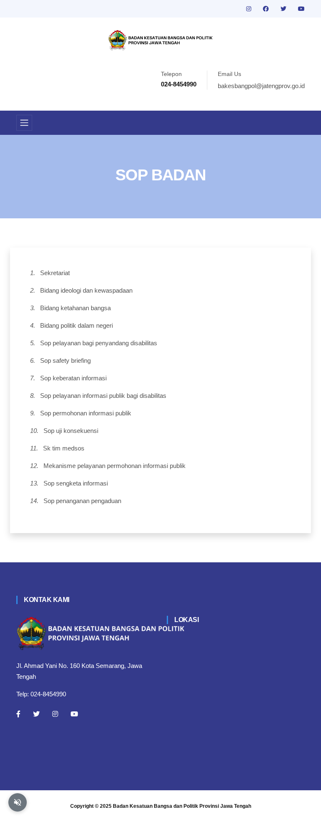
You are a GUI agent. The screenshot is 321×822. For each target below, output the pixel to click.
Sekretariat (55, 272)
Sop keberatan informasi (73, 378)
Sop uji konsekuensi (70, 430)
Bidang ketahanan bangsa (75, 307)
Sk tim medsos (63, 448)
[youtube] (301, 9)
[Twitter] (36, 713)
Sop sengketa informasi (75, 483)
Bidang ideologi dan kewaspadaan (86, 290)
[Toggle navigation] (24, 123)
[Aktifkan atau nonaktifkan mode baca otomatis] (17, 802)
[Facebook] (18, 713)
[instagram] (249, 9)
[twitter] (284, 9)
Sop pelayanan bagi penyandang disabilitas (98, 343)
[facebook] (266, 9)
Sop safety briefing (65, 360)
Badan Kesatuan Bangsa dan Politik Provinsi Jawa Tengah (182, 806)
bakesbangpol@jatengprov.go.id (261, 85)
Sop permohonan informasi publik (85, 413)
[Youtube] (74, 713)
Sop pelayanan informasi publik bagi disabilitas (103, 395)
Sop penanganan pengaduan (82, 500)
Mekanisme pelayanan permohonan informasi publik (114, 465)
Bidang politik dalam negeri (76, 325)
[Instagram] (55, 713)
